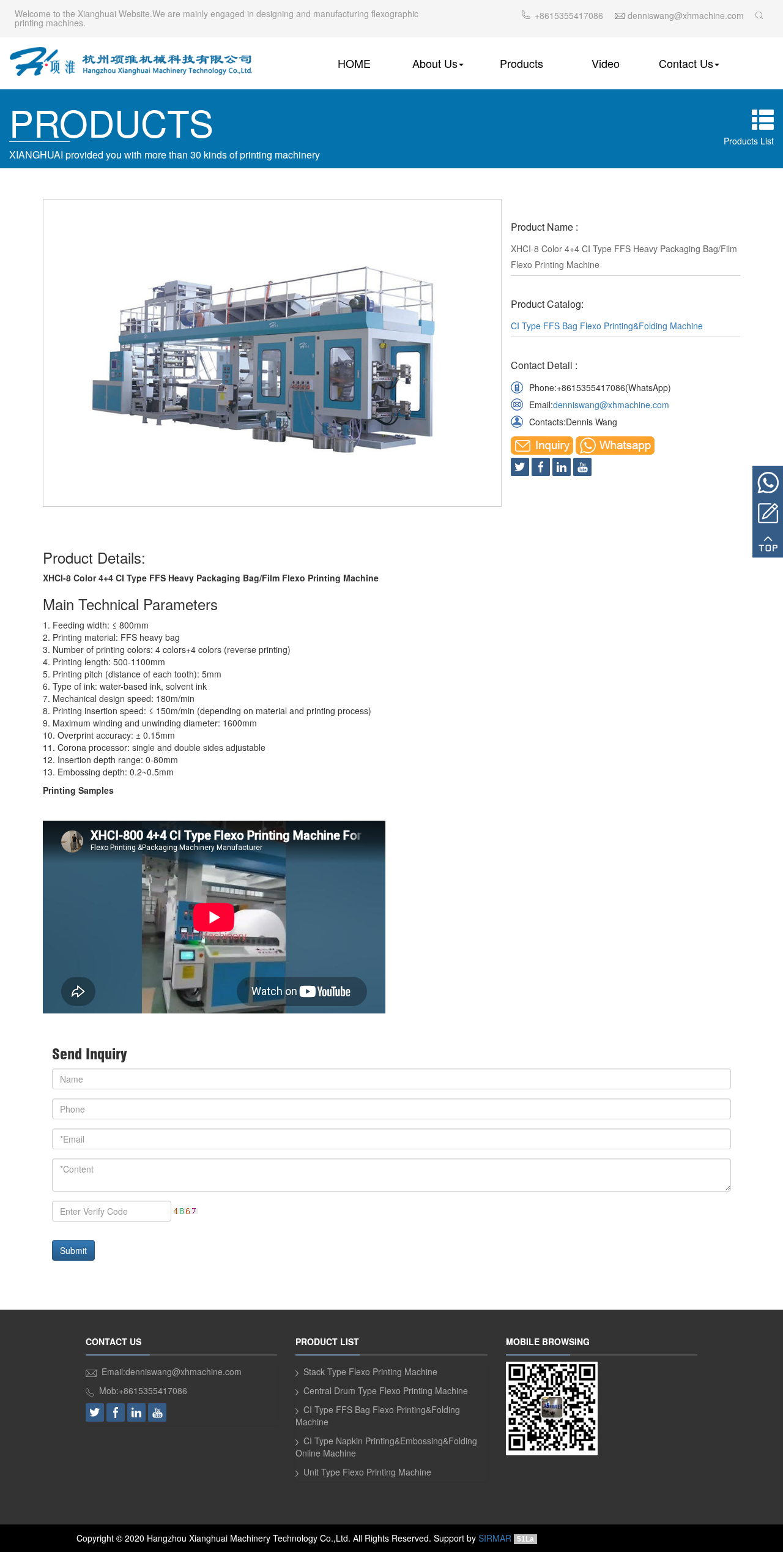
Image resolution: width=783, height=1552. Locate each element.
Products (521, 63)
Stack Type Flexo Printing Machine (370, 1371)
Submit (73, 1250)
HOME (354, 63)
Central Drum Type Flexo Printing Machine (385, 1390)
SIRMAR (494, 1538)
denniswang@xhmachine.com (611, 404)
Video (606, 63)
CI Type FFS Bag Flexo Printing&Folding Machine (607, 325)
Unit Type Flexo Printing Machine (367, 1472)
